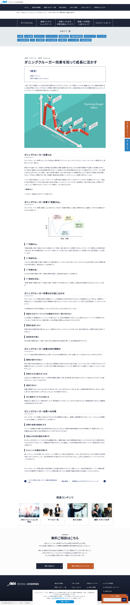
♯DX (32, 40)
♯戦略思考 (62, 40)
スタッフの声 (73, 7)
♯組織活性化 (64, 36)
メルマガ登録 (109, 583)
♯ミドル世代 (102, 36)
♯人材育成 (28, 36)
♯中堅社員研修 (23, 40)
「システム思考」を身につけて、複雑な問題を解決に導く (42, 481)
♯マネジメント (39, 36)
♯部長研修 (40, 40)
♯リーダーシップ (51, 36)
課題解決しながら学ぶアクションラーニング (85, 481)
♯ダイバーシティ (90, 36)
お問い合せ (108, 591)
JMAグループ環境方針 (24, 603)
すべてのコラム (27, 23)
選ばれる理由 (36, 7)
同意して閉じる (65, 601)
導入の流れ (62, 7)
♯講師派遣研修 (86, 40)
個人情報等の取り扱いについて (61, 598)
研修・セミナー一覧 (50, 7)
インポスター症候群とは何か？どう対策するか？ (38, 194)
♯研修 (20, 36)
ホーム (27, 7)
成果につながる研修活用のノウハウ (65, 22)
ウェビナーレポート (103, 23)
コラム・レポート (86, 7)
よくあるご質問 (91, 587)
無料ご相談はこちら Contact (40, 78)
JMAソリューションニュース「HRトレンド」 (33, 12)
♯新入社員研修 (51, 40)
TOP (17, 12)
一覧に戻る (64, 481)
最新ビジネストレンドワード (46, 22)
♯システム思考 (73, 40)
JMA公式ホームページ (112, 587)
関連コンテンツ (35, 76)
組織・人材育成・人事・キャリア (84, 22)
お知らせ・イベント (99, 7)
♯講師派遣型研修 (76, 36)
